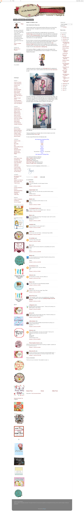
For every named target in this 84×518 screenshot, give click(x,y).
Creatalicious (16, 200)
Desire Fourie (32, 295)
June (64, 88)
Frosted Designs (17, 167)
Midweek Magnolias (18, 130)
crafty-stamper (32, 321)
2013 (63, 34)
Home (15, 19)
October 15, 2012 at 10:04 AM (35, 211)
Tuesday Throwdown (18, 124)
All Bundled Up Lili (46, 68)
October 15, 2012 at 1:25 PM (34, 220)
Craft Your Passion (17, 82)
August (64, 85)
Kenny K (15, 189)
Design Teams (22, 19)
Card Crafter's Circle (18, 158)
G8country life (32, 351)
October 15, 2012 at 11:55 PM (35, 262)
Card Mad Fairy (17, 159)
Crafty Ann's (16, 164)
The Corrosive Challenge (17, 192)
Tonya (22, 23)
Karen (30, 245)
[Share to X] (43, 177)
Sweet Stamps (17, 121)
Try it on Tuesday (17, 202)
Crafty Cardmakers (17, 83)
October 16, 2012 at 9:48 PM (34, 339)
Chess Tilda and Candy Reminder (66, 68)
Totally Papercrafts (17, 170)
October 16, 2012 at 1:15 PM (34, 285)
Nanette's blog (29, 33)
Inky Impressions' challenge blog (40, 46)
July (64, 86)
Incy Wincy (16, 88)
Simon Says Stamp (30, 162)
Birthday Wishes (66, 48)
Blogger (44, 508)
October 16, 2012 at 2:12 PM (34, 301)
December (65, 37)
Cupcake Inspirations (18, 187)
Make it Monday (17, 91)
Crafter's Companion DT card (66, 77)
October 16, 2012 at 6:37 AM (34, 278)
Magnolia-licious (17, 112)
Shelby (30, 255)
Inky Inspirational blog (35, 35)
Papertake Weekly (17, 116)
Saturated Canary (17, 149)
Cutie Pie (16, 86)
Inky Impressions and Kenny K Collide (66, 64)
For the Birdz (32, 238)
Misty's (30, 215)
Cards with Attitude (17, 162)
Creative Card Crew (18, 109)
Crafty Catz (16, 165)
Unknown (31, 275)
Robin (30, 288)
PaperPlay (28, 159)
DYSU (15, 142)
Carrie (42, 143)
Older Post (55, 391)
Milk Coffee (16, 143)
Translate (65, 27)
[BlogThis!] (41, 177)
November (65, 39)
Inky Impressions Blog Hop (66, 58)
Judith (42, 144)
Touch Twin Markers (18, 103)
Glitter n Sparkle (29, 158)
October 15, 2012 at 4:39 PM (34, 234)
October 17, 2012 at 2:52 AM (34, 347)
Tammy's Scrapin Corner (31, 163)
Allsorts (15, 178)
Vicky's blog (37, 134)
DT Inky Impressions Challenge (65, 50)
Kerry (30, 181)
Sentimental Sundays (18, 190)
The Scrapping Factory (34, 208)
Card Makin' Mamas (18, 161)
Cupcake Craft (17, 85)
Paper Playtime (17, 92)
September (65, 83)
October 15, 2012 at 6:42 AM (34, 195)
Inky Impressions (53, 69)
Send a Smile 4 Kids (18, 181)
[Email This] (40, 177)
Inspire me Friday (17, 168)
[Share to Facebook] (44, 177)
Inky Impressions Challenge (66, 75)
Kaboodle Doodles (17, 89)
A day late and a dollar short (66, 81)
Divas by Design (17, 128)
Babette (30, 199)
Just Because (65, 53)
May (64, 90)
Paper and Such (17, 115)
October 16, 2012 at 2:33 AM (34, 271)
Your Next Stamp (17, 171)
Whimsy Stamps (17, 136)
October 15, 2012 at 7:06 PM (34, 241)
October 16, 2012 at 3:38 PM (34, 317)
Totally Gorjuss (17, 183)
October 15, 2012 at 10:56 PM (35, 251)
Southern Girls (17, 151)
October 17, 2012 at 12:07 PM (35, 355)
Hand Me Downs (66, 46)
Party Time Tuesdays (18, 118)
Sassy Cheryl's (17, 119)
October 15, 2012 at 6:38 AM (34, 186)
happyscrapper (32, 189)
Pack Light (65, 44)
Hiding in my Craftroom (18, 180)
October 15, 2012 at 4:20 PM (34, 227)
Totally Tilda (16, 194)
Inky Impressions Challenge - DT (66, 43)
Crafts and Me (29, 160)
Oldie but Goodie (17, 113)
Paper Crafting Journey (18, 146)
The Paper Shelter (17, 134)
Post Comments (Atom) (36, 393)
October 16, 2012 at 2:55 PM (34, 309)
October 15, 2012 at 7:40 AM (34, 204)
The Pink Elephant (17, 100)
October (64, 40)
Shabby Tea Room (17, 94)
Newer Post (29, 391)
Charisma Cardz (17, 140)
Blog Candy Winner (65, 55)
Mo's (15, 145)
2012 (63, 36)
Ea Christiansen (32, 265)
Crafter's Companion (18, 199)
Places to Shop (30, 19)
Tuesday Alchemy (17, 122)
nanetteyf (31, 224)
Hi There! (64, 61)
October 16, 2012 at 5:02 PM (34, 326)
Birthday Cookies (66, 60)
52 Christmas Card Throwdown (17, 177)
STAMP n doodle (17, 133)
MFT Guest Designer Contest (65, 71)
